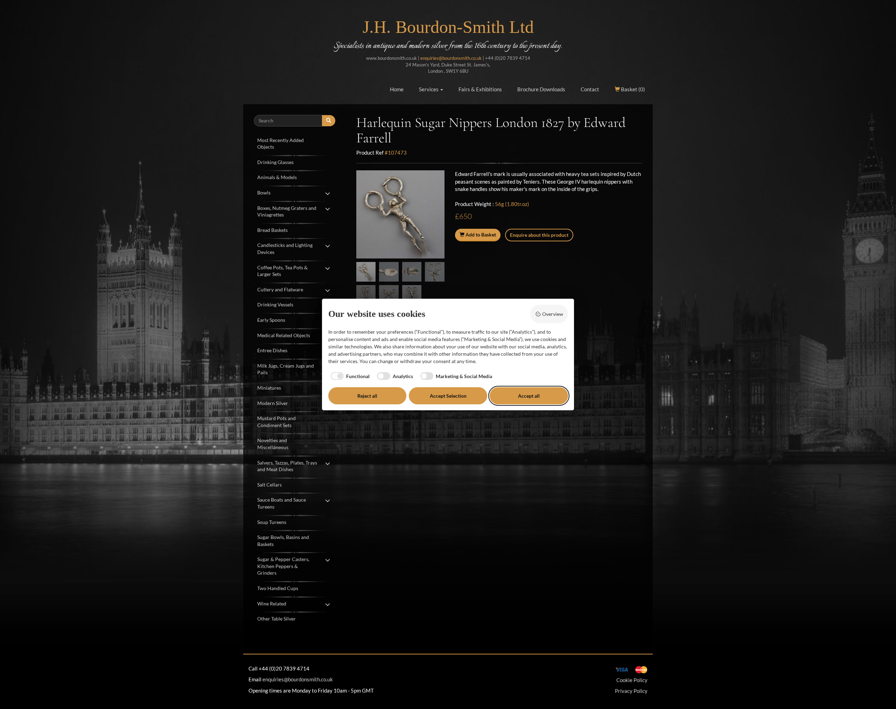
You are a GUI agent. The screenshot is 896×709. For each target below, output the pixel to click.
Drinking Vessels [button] (275, 304)
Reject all (367, 396)
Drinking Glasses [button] (275, 162)
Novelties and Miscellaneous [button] (272, 443)
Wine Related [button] (271, 604)
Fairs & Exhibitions (480, 89)
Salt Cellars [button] (269, 485)
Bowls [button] (264, 193)
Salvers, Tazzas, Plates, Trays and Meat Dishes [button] (287, 466)
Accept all (529, 396)
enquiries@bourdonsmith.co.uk (451, 58)
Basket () (632, 89)
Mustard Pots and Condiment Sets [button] (276, 421)
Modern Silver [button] (272, 403)
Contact (590, 89)
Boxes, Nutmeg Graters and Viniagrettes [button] (286, 211)
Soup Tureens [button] (271, 522)
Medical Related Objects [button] (283, 335)
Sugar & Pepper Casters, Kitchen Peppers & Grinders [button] (283, 566)
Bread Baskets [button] (272, 230)
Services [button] (429, 89)
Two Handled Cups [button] (277, 588)
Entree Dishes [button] (272, 350)
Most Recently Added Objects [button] (280, 143)
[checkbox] (349, 376)
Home (397, 89)
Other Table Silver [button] (276, 619)
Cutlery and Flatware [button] (280, 289)
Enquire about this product (539, 235)
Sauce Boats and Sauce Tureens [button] (281, 503)
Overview (552, 314)
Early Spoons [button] (271, 320)
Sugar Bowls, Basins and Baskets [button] (283, 540)
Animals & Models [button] (277, 177)
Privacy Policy (631, 691)
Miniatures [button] (269, 388)
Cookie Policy (632, 680)
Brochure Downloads (541, 89)
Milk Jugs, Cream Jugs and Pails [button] (285, 369)
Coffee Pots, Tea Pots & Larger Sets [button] (282, 270)
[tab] (294, 143)
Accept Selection (448, 396)
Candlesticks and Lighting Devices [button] (285, 248)
